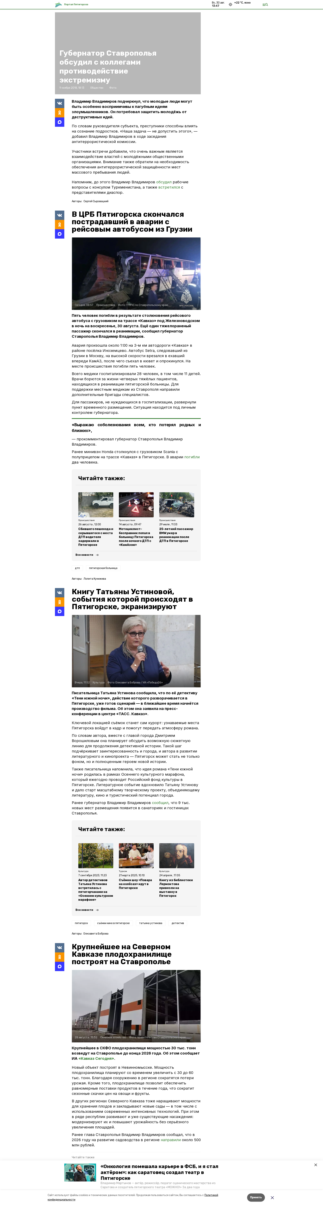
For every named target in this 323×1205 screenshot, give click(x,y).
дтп (77, 568)
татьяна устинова (150, 923)
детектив (178, 923)
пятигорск (81, 923)
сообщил (160, 802)
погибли (192, 457)
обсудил (164, 182)
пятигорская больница (103, 568)
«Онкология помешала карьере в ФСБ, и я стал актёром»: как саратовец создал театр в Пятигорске (159, 1172)
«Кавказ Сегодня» (96, 1058)
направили (171, 1140)
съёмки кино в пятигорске (113, 923)
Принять (256, 1197)
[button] (80, 1172)
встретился (169, 187)
